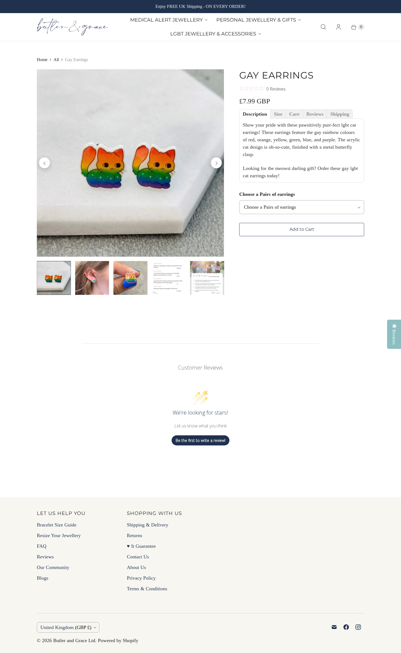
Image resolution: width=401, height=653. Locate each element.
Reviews (45, 556)
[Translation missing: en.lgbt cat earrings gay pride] (54, 278)
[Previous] (44, 162)
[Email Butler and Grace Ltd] (334, 627)
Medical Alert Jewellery (166, 20)
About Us (136, 567)
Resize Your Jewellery (59, 535)
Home (42, 59)
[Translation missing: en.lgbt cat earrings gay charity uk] (207, 278)
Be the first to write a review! (200, 440)
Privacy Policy (141, 578)
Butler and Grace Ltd (74, 640)
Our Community (53, 567)
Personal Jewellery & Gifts (256, 20)
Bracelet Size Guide (56, 525)
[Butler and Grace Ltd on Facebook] (346, 627)
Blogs (42, 578)
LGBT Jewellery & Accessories (213, 34)
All (56, 59)
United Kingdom (65, 627)
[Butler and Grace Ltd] (72, 27)
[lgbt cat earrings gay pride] (130, 162)
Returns (134, 535)
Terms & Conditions (147, 588)
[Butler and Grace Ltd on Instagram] (358, 627)
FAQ (41, 546)
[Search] (323, 27)
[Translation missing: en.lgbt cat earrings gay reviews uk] (168, 278)
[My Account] (338, 27)
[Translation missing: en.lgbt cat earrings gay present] (92, 278)
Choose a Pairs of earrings (267, 194)
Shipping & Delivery (147, 525)
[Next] (216, 162)
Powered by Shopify (118, 640)
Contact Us (138, 556)
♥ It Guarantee (141, 546)
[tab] (255, 114)
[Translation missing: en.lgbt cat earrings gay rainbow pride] (130, 278)
